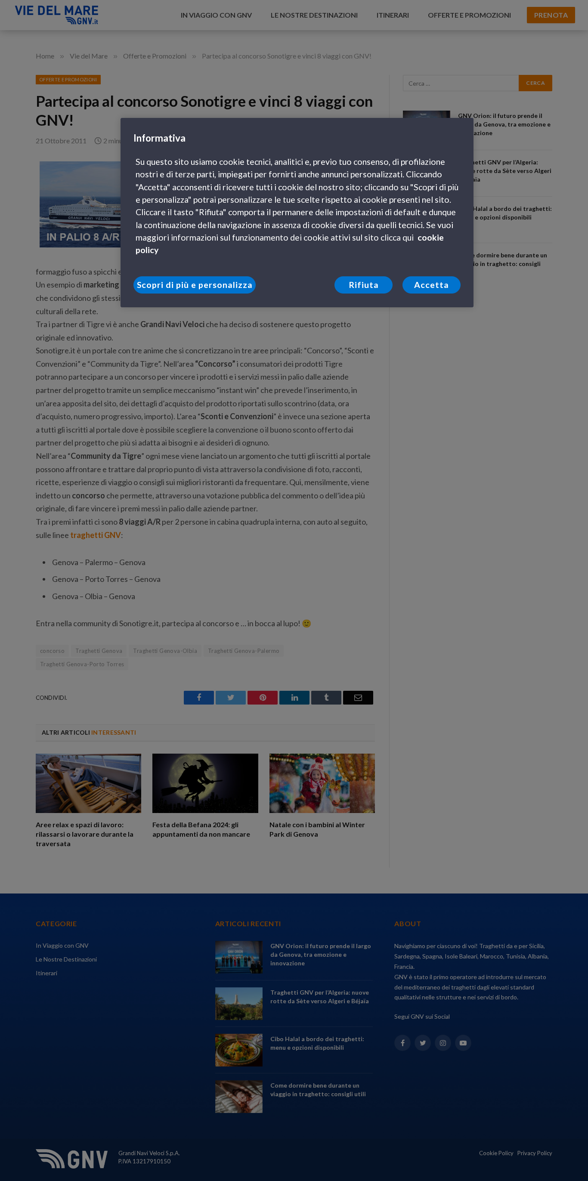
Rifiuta (364, 285)
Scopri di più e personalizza (195, 285)
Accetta (431, 285)
